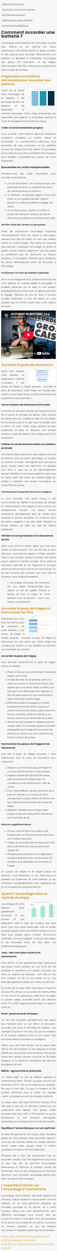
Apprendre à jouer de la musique (18, 9)
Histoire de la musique (13, 4)
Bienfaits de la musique (13, 14)
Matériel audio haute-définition (17, 20)
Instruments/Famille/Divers (15, 25)
